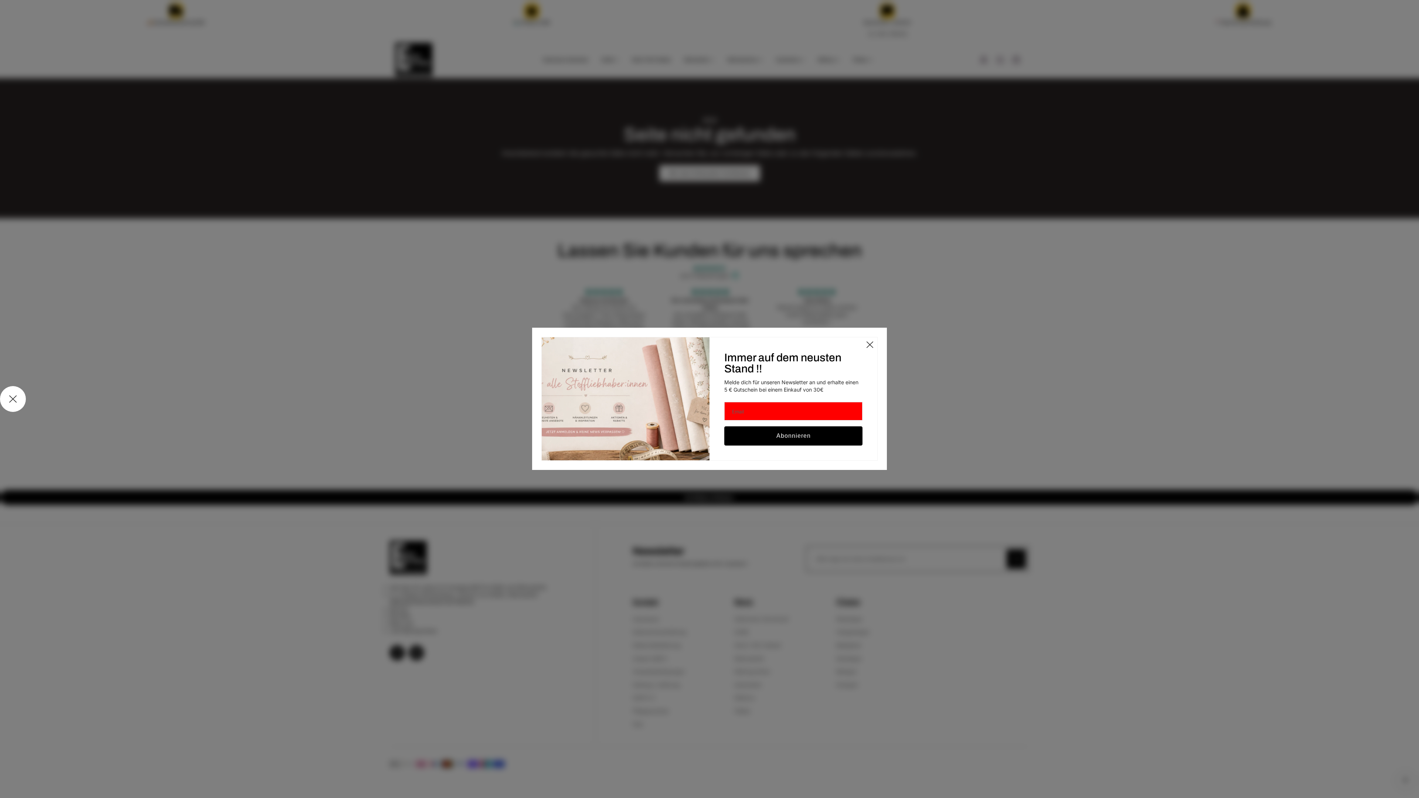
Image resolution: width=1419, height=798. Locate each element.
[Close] (869, 344)
